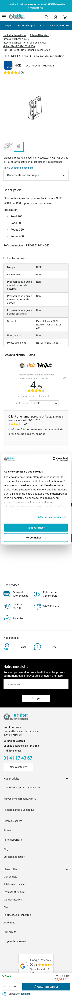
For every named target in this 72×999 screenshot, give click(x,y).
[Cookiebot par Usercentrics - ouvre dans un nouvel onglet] (52, 459)
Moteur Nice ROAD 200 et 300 (19, 46)
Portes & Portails (12, 839)
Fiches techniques (26, 25)
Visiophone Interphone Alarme (19, 798)
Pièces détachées (39, 35)
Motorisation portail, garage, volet (21, 787)
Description (8, 25)
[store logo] (16, 16)
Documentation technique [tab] (23, 175)
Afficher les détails (49, 517)
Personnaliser (34, 537)
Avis (42, 25)
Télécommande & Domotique (18, 809)
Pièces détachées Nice (15, 39)
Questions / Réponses (59, 25)
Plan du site (9, 932)
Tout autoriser (36, 527)
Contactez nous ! (36, 8)
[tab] (36, 778)
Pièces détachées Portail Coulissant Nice (24, 42)
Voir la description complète (18, 167)
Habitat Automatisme (14, 35)
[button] (8, 146)
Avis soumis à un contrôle (34, 378)
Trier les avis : (21, 403)
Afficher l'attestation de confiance (36, 374)
